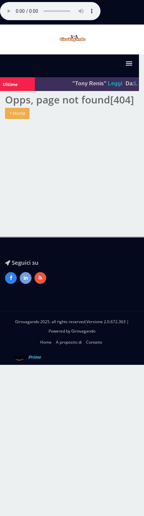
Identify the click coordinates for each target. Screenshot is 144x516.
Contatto (94, 342)
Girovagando (83, 331)
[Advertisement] (72, 440)
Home (46, 342)
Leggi (114, 83)
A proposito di (69, 342)
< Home (17, 113)
